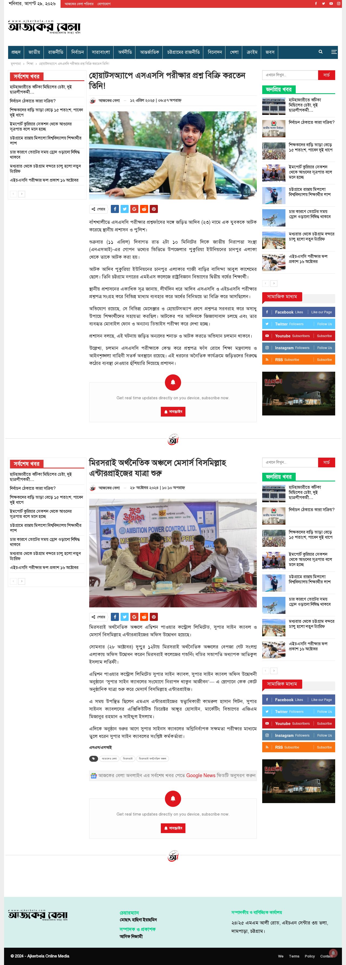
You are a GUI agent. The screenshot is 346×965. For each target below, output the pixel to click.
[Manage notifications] (333, 953)
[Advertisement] (229, 25)
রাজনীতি (55, 52)
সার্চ (327, 75)
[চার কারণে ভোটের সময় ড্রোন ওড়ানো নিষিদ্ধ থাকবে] (273, 218)
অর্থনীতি (125, 52)
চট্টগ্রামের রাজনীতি (183, 52)
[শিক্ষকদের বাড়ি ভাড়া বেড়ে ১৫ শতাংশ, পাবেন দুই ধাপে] (273, 151)
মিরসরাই (128, 759)
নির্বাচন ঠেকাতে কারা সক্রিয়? (312, 122)
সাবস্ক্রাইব (175, 411)
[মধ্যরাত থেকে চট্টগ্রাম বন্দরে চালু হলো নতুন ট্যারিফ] (273, 240)
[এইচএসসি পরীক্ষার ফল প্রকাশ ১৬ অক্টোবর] (273, 262)
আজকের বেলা (109, 759)
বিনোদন (215, 52)
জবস (270, 52)
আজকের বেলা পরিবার (79, 4)
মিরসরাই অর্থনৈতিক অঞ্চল (152, 759)
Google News (200, 775)
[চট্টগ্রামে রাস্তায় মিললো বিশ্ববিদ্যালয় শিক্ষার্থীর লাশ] (273, 195)
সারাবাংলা (101, 52)
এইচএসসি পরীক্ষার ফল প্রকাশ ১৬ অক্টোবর (308, 259)
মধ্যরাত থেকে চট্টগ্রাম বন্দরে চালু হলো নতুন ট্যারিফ (311, 236)
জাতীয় (34, 52)
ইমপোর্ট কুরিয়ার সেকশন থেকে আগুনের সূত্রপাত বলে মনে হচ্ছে (310, 172)
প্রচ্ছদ (16, 52)
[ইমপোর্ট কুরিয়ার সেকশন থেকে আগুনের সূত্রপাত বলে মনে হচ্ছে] (273, 173)
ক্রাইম (252, 52)
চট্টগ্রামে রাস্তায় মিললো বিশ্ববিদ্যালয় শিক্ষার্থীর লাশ (310, 192)
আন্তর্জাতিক (149, 52)
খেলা (234, 52)
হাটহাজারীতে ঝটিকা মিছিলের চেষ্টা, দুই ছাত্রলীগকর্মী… (305, 105)
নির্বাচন (77, 52)
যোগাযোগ (104, 4)
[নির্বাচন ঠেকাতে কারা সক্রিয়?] (273, 128)
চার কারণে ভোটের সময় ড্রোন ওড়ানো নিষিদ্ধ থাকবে (310, 214)
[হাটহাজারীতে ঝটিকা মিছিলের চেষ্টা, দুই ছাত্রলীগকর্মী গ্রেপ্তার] (273, 106)
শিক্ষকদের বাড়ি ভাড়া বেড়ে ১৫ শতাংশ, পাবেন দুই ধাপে (310, 147)
